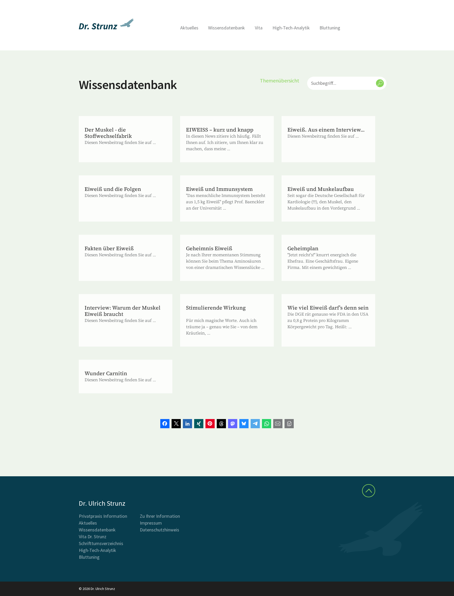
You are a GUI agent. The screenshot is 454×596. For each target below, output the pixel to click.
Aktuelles (189, 28)
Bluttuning (329, 28)
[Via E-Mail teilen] (277, 423)
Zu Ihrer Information (160, 516)
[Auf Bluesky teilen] (244, 423)
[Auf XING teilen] (198, 423)
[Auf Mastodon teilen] (232, 423)
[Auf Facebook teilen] (164, 423)
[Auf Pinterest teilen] (210, 423)
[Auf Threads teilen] (221, 423)
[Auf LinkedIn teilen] (187, 423)
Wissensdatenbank (226, 28)
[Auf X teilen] (176, 423)
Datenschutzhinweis (159, 530)
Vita (258, 28)
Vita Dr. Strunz (92, 537)
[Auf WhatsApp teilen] (266, 423)
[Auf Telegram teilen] (255, 423)
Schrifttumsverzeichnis (101, 543)
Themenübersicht (279, 80)
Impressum (151, 523)
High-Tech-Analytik (291, 28)
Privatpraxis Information (103, 516)
